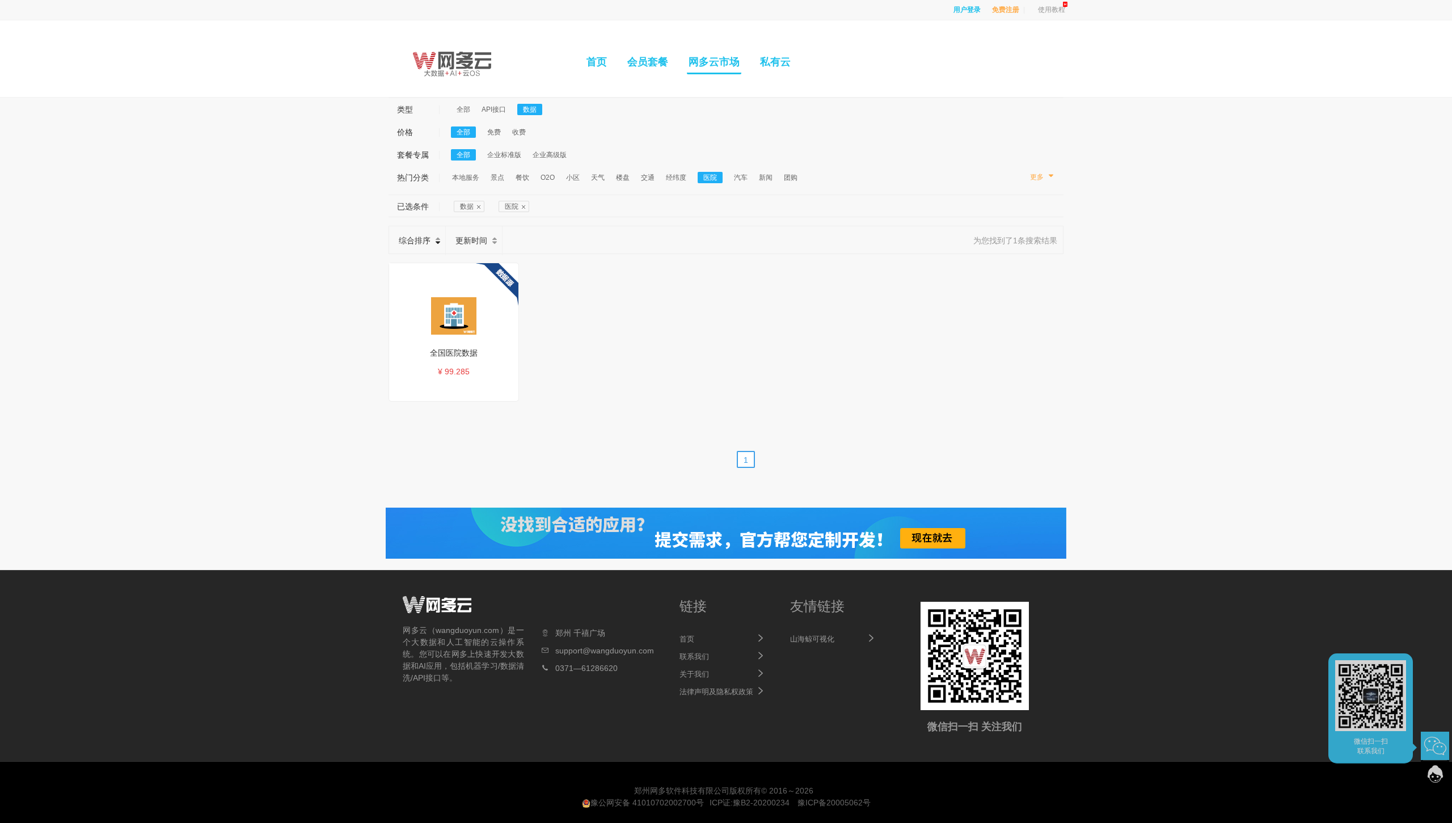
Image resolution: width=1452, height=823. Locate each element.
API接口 (494, 109)
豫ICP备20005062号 (834, 802)
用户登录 (967, 10)
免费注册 (1005, 10)
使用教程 (1051, 10)
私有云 (775, 61)
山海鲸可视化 (812, 639)
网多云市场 (714, 61)
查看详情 (459, 390)
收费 (519, 132)
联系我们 (694, 656)
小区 (573, 178)
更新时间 (471, 240)
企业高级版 (550, 155)
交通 (648, 178)
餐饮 (522, 178)
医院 (710, 178)
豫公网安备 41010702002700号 (647, 802)
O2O (548, 178)
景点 (497, 178)
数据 (530, 109)
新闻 (766, 178)
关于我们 (694, 674)
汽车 (741, 178)
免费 (494, 132)
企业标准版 (504, 155)
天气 (598, 178)
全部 (463, 109)
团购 (790, 178)
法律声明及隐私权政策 (716, 691)
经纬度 (676, 178)
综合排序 (414, 240)
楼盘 (623, 178)
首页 (596, 61)
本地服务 (465, 178)
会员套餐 (647, 61)
